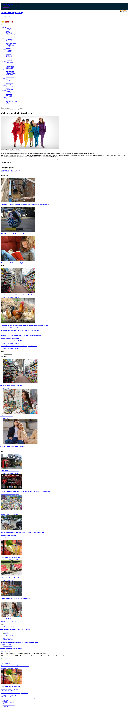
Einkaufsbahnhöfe (10, 65)
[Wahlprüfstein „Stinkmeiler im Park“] (11, 575)
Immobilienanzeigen (10, 74)
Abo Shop (5, 706)
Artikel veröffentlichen (8, 4)
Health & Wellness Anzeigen (12, 101)
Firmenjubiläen (9, 60)
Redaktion (3, 150)
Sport (7, 102)
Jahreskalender (9, 33)
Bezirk (4, 38)
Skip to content (4, 1)
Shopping (5, 61)
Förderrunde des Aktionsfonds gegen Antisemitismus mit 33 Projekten (20, 330)
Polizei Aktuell (9, 44)
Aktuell (4, 27)
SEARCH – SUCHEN (11, 37)
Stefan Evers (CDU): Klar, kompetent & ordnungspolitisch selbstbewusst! (21, 335)
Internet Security (9, 35)
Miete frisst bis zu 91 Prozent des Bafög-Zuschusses (14, 263)
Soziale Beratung (9, 89)
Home (2, 109)
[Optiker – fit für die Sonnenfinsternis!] (20, 413)
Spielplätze (8, 54)
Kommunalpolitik (9, 42)
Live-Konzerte (9, 95)
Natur (7, 79)
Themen (5, 78)
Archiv (2, 353)
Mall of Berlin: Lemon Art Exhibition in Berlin (13, 233)
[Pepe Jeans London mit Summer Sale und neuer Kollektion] (20, 443)
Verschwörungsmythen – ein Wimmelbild (12, 512)
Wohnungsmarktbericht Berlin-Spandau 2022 (10, 170)
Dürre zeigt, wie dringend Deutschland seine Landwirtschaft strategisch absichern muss (24, 325)
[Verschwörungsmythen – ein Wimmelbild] (11, 509)
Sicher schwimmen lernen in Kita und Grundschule (15, 666)
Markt (4, 69)
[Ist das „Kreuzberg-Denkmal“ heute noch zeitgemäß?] (7, 646)
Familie (7, 103)
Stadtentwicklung (9, 50)
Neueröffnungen (9, 58)
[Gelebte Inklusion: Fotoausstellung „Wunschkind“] (7, 690)
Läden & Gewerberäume (11, 73)
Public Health (9, 100)
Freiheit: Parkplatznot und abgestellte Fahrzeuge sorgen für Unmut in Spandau (22, 532)
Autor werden (6, 7)
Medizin (7, 81)
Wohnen (7, 88)
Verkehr (7, 31)
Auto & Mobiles (9, 83)
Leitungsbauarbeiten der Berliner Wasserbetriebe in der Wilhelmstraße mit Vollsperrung (25, 204)
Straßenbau (8, 52)
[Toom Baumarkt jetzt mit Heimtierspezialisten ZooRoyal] (18, 292)
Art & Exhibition (9, 92)
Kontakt (5, 701)
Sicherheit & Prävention (11, 34)
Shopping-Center (9, 62)
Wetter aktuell (9, 29)
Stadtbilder (8, 46)
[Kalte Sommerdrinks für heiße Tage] (11, 554)
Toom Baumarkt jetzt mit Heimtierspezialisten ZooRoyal (16, 295)
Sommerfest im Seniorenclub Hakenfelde (12, 340)
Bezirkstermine (9, 32)
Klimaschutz (8, 80)
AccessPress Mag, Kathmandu (33, 698)
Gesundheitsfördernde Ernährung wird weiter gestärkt (16, 598)
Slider (25, 150)
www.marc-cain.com (5, 164)
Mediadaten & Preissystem (9, 705)
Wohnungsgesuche (10, 72)
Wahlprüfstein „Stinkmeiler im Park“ (11, 577)
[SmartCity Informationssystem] (123, 11)
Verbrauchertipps (9, 68)
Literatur (8, 91)
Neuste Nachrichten (10, 39)
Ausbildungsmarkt (10, 77)
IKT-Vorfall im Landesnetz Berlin (10, 471)
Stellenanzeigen (9, 75)
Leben (4, 97)
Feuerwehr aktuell (10, 45)
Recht (4, 85)
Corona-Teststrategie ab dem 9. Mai (8, 171)
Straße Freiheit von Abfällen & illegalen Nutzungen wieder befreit (19, 346)
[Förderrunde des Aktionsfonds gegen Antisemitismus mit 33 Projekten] (8, 626)
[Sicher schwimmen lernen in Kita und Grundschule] (5, 663)
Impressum (5, 700)
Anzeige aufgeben (7, 5)
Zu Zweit (8, 105)
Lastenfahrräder (9, 84)
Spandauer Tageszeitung (12, 12)
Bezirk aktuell (9, 40)
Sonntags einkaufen (10, 66)
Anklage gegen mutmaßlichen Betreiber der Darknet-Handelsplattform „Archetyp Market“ (26, 491)
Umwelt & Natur (9, 55)
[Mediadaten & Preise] (5, 658)
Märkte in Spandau (10, 67)
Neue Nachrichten (10, 86)
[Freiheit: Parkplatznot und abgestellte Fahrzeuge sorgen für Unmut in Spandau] (11, 530)
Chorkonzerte (9, 96)
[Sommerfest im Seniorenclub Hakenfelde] (6, 633)
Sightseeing (8, 48)
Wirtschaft (5, 57)
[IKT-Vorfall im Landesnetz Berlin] (11, 468)
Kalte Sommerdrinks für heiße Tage (10, 557)
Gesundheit (8, 98)
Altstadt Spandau (9, 63)
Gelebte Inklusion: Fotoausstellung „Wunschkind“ (14, 693)
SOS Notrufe (8, 28)
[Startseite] (3, 26)
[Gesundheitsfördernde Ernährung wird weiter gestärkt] (11, 595)
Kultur (4, 90)
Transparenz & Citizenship (9, 703)
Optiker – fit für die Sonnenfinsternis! (11, 619)
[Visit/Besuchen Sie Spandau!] (7, 22)
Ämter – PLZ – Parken (11, 43)
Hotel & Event (9, 94)
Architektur (8, 51)
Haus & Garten (9, 56)
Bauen (4, 49)
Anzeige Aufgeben (10, 71)
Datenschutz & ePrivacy (8, 702)
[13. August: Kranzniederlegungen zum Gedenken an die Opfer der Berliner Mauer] (9, 639)
